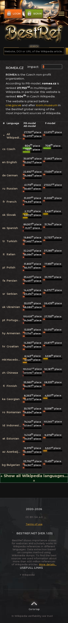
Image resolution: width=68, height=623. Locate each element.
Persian (12, 280)
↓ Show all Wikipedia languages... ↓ (34, 478)
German (12, 175)
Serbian (12, 294)
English (12, 162)
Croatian (13, 346)
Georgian (13, 399)
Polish (11, 267)
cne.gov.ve (13, 105)
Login (16, 13)
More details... (47, 564)
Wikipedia (28, 574)
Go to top (34, 609)
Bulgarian (13, 465)
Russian (12, 188)
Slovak (11, 215)
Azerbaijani (14, 451)
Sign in (37, 13)
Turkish (12, 241)
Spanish (12, 228)
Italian (11, 254)
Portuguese (15, 320)
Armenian (13, 333)
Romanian (14, 412)
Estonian (13, 438)
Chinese (12, 372)
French (12, 201)
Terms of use (34, 524)
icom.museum (46, 105)
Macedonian (15, 359)
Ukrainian (13, 307)
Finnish (12, 386)
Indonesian (14, 425)
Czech (11, 149)
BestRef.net (26, 533)
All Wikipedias (14, 136)
